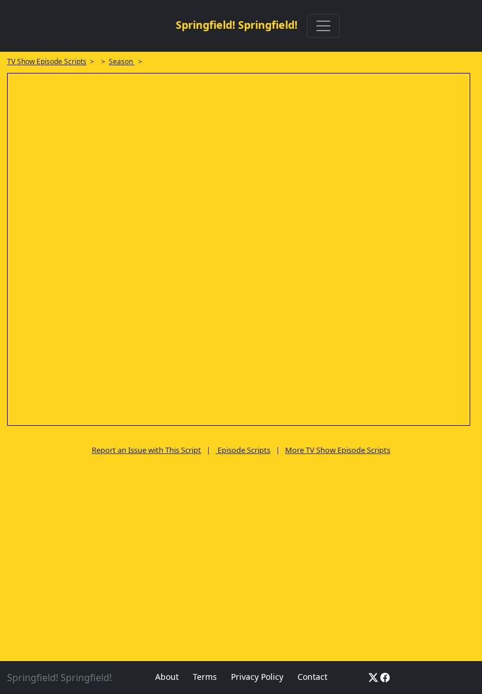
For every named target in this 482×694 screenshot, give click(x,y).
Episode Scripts (243, 450)
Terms (205, 676)
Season (122, 61)
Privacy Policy (257, 676)
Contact (312, 676)
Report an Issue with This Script (146, 450)
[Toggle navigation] (323, 26)
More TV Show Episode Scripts (337, 450)
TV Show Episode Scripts (46, 61)
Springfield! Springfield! (236, 25)
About (167, 676)
